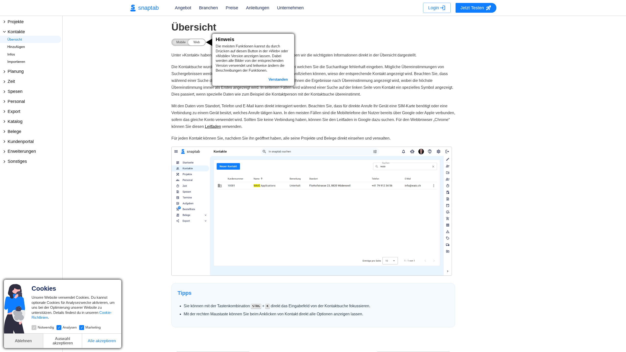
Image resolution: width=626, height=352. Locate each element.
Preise (232, 7)
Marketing (93, 327)
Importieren (16, 62)
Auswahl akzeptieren (63, 341)
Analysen (70, 327)
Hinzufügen (16, 47)
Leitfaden (213, 126)
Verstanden (278, 79)
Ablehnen (23, 341)
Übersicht (14, 39)
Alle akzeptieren (102, 341)
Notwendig (46, 327)
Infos (11, 54)
